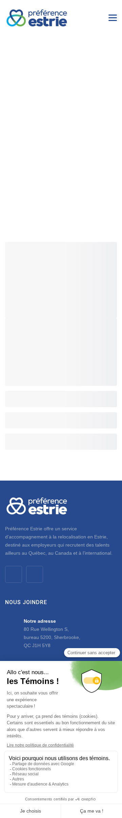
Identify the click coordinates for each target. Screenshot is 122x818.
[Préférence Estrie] (36, 18)
